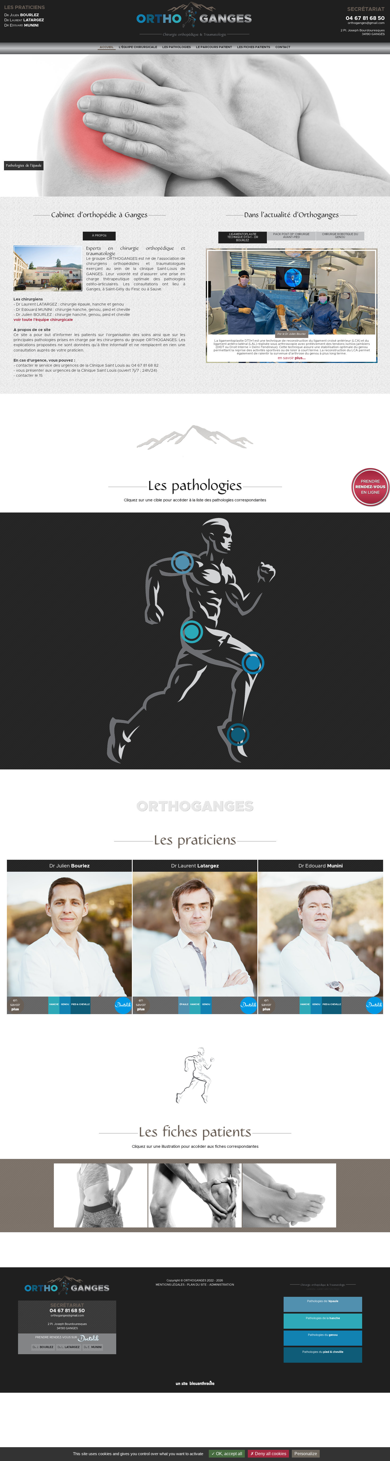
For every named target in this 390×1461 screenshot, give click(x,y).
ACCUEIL (107, 47)
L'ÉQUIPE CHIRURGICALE (138, 47)
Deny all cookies (270, 1453)
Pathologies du (323, 1335)
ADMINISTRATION (221, 1285)
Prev (6, 103)
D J (21, 15)
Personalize (305, 1453)
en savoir (292, 358)
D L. (69, 1347)
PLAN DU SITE (197, 1285)
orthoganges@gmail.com (366, 23)
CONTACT (282, 47)
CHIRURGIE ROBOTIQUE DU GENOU (340, 236)
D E (21, 25)
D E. (93, 1347)
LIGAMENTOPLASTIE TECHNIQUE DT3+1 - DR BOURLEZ (242, 237)
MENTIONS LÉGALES (170, 1285)
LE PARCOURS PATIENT (214, 47)
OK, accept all (228, 1453)
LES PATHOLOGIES (176, 47)
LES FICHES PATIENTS (253, 47)
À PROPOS (99, 235)
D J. (43, 1347)
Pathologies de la (323, 1318)
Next (383, 103)
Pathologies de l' (322, 1301)
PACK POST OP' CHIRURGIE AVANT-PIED (291, 236)
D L (24, 20)
